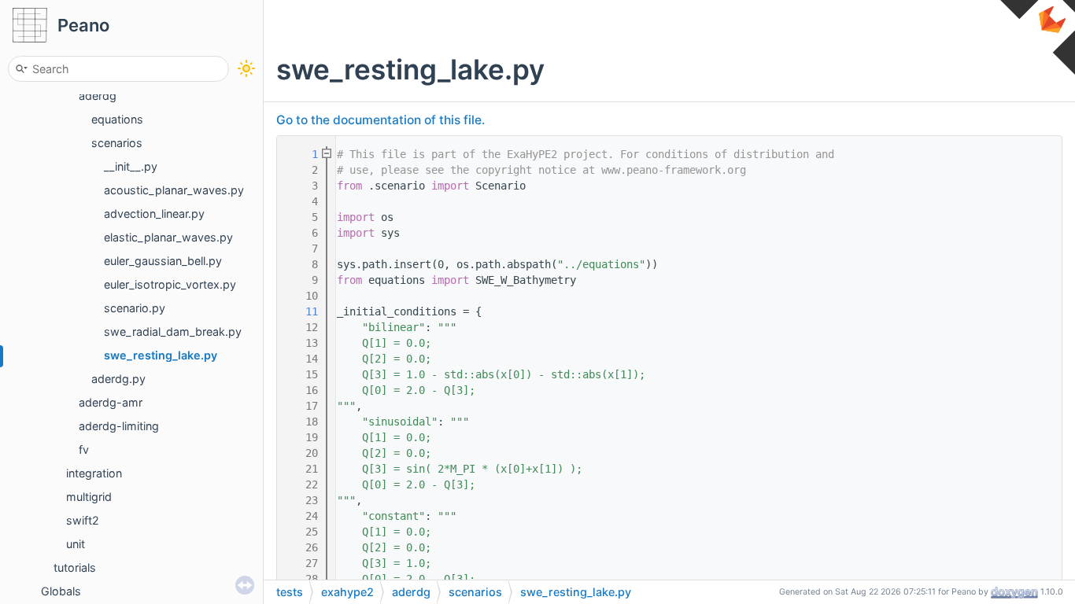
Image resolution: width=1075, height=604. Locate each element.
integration (94, 473)
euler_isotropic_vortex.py (170, 284)
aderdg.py (118, 378)
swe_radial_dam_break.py (173, 331)
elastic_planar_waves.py (168, 237)
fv (84, 449)
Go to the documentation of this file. (380, 119)
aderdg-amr (110, 402)
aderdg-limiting (119, 426)
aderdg (97, 95)
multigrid (89, 496)
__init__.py (130, 166)
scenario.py (134, 308)
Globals (61, 591)
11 (302, 311)
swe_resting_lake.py (160, 355)
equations (117, 119)
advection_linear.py (154, 213)
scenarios (116, 142)
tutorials (75, 567)
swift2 (82, 520)
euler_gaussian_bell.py (163, 260)
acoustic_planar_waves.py (174, 190)
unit (75, 544)
